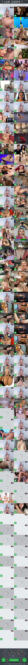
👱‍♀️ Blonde (23, 652)
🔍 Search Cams (20, 661)
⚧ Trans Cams (6, 657)
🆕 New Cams (15, 655)
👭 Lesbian (6, 655)
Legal (24, 663)
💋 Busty (24, 654)
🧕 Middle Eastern (6, 652)
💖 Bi (10, 655)
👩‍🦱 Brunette (4, 654)
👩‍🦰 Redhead (10, 654)
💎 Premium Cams (14, 657)
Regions (10, 663)
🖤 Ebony (11, 650)
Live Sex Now (14, 660)
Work (13, 663)
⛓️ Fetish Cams (22, 657)
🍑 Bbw (15, 654)
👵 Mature (13, 652)
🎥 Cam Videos (7, 661)
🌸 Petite (20, 654)
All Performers (20, 663)
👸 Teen (18, 652)
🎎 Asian (6, 650)
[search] (24, 660)
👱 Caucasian (21, 650)
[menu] (3, 660)
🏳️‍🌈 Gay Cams (21, 655)
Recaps (16, 663)
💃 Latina (15, 650)
